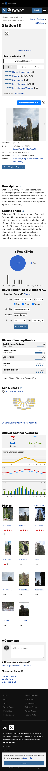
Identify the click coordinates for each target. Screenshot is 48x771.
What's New (7, 679)
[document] (24, 759)
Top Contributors (9, 715)
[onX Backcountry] (10, 3)
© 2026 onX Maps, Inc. (17, 768)
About (5, 695)
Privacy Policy (28, 758)
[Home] (14, 10)
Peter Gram (17, 155)
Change (27, 294)
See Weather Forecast (14, 167)
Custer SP (6, 20)
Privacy (36, 768)
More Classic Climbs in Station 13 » (20, 378)
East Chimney (18, 84)
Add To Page (40, 23)
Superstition (17, 80)
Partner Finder (8, 707)
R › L (24, 67)
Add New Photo (38, 505)
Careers (6, 750)
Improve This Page (37, 19)
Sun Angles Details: (20, 400)
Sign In (37, 10)
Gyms (5, 703)
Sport (27, 304)
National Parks (30, 715)
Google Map (17, 149)
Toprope (38, 304)
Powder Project (30, 711)
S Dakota (17, 17)
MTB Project (29, 699)
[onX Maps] (8, 730)
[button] (8, 124)
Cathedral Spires (18, 20)
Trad (17, 304)
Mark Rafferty (18, 162)
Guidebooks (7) (9, 682)
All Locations (7, 17)
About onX (7, 746)
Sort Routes (19, 93)
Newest (18, 665)
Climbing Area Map (24, 50)
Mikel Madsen (38, 159)
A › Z (37, 67)
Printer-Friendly (9, 676)
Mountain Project (31, 695)
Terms (29, 768)
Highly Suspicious (20, 72)
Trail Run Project (31, 707)
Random (27, 665)
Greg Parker (27, 159)
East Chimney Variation (22, 88)
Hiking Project (30, 703)
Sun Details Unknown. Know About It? (19, 423)
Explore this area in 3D (29, 102)
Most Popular (8, 665)
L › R (10, 67)
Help (4, 699)
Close (24, 763)
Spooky (15, 76)
